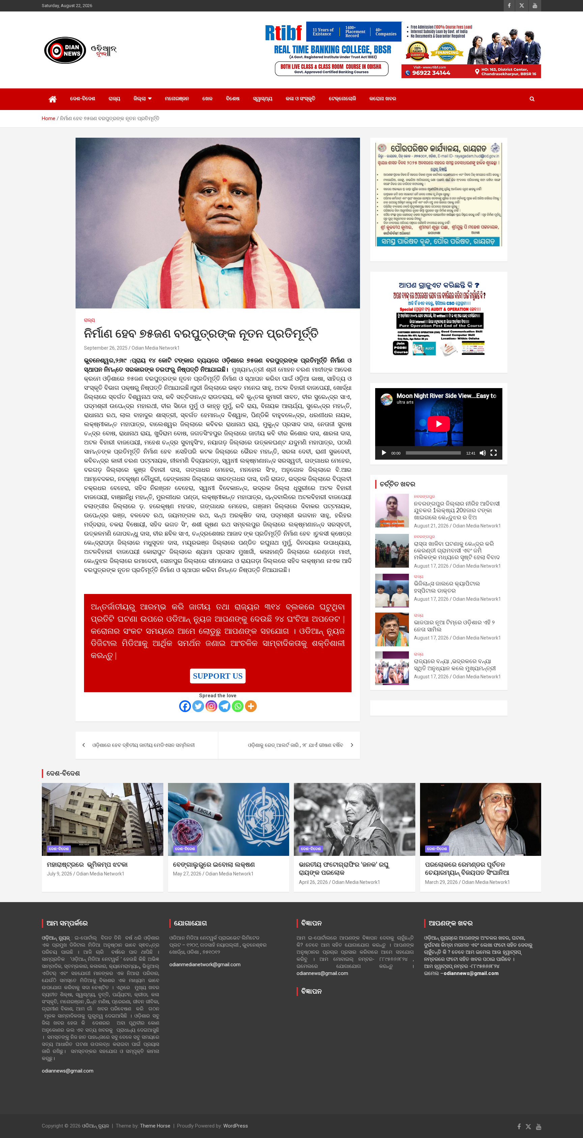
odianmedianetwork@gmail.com (205, 964)
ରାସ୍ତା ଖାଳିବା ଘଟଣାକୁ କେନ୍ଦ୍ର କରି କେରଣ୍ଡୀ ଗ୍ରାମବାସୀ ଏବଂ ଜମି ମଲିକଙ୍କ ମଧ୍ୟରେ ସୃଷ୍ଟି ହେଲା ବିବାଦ (457, 551)
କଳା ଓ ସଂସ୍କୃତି (300, 99)
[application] (438, 424)
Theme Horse (155, 1126)
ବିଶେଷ (233, 99)
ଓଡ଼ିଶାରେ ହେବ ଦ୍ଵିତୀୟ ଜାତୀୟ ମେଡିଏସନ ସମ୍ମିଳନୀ (143, 745)
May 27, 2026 (187, 873)
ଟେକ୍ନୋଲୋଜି (342, 99)
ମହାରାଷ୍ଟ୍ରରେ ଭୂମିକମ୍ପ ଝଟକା (87, 865)
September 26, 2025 (106, 348)
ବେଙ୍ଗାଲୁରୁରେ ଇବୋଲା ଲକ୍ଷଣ (214, 865)
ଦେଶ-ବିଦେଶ (82, 99)
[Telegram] (224, 706)
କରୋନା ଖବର (382, 99)
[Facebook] (185, 706)
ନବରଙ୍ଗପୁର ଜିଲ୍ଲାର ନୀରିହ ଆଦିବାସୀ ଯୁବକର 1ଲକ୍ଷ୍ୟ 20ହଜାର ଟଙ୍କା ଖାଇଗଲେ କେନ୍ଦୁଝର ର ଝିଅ (457, 510)
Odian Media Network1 (156, 348)
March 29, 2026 (441, 882)
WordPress (235, 1126)
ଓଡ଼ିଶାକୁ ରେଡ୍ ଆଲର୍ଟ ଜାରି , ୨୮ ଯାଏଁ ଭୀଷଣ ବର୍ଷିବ (295, 745)
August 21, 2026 (431, 526)
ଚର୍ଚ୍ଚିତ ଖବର (397, 484)
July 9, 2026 (59, 873)
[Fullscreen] (493, 453)
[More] (251, 706)
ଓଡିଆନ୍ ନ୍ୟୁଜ (95, 1126)
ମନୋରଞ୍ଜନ (177, 99)
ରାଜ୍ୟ (114, 99)
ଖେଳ (207, 99)
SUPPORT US (218, 676)
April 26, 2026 (313, 882)
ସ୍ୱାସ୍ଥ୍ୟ (262, 99)
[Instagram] (211, 706)
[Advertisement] (355, 1050)
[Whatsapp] (238, 706)
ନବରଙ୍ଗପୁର (424, 496)
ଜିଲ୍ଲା (140, 99)
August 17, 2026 (431, 566)
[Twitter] (198, 706)
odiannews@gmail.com (67, 1071)
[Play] (384, 453)
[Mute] (482, 453)
